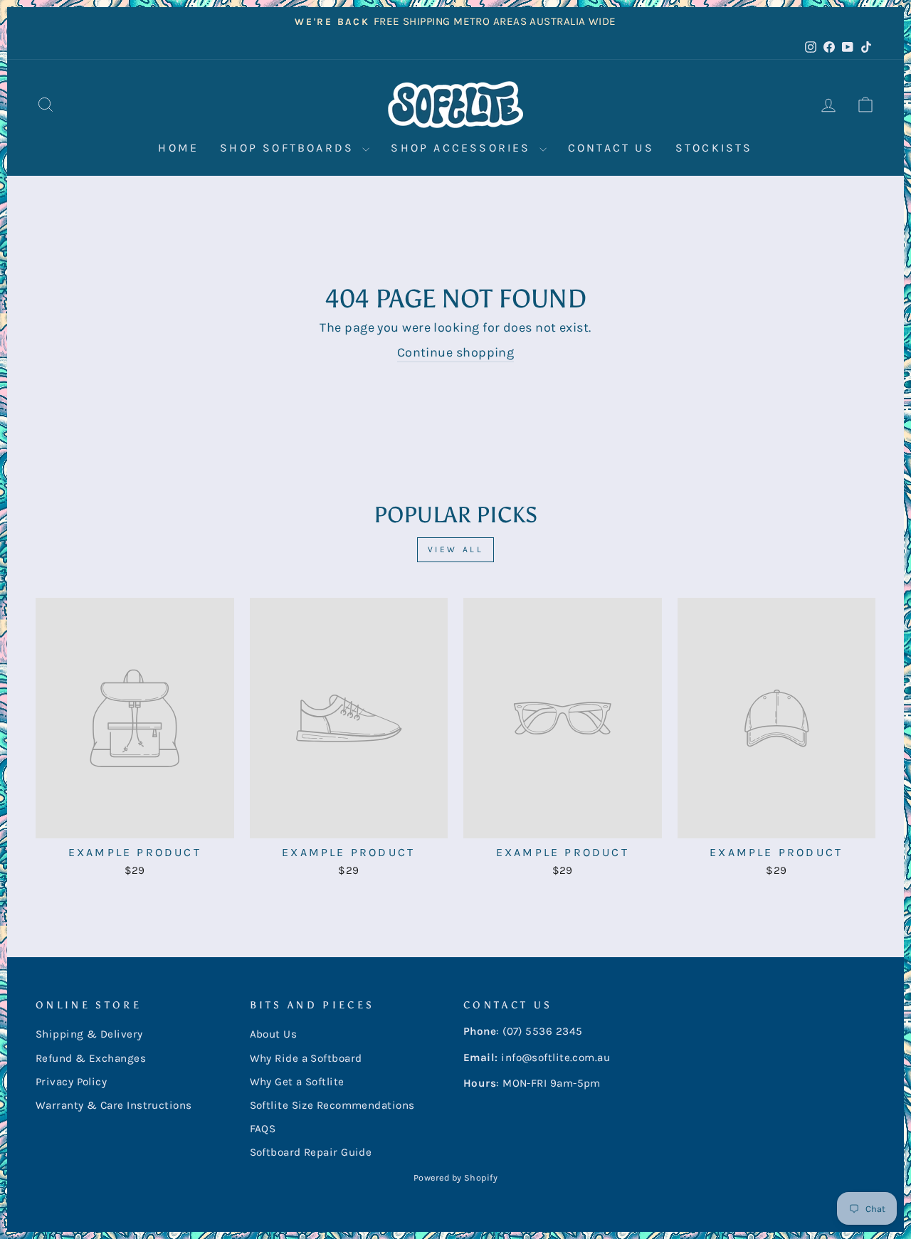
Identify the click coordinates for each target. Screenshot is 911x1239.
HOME (178, 147)
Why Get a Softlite (297, 1081)
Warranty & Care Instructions (114, 1105)
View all (456, 549)
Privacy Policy (71, 1081)
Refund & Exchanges (91, 1058)
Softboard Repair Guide (311, 1152)
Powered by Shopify (455, 1177)
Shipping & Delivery (89, 1034)
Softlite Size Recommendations (332, 1105)
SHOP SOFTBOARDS (289, 147)
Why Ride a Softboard (306, 1058)
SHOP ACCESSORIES (463, 147)
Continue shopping (456, 352)
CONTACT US (611, 147)
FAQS (263, 1128)
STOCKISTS (714, 147)
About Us (273, 1034)
